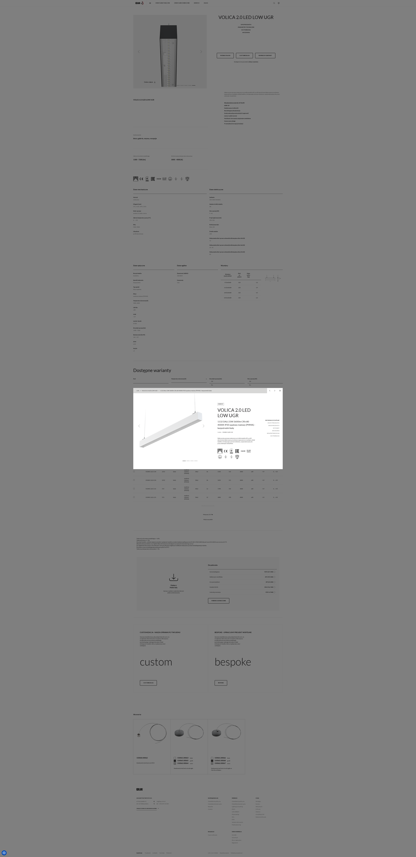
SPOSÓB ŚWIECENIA (273, 433)
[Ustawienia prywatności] (4, 852)
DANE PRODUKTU (273, 425)
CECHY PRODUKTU (273, 423)
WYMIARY (276, 428)
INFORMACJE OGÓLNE (272, 420)
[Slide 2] (188, 461)
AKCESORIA (275, 430)
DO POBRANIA (274, 436)
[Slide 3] (192, 461)
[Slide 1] (184, 461)
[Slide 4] (195, 461)
